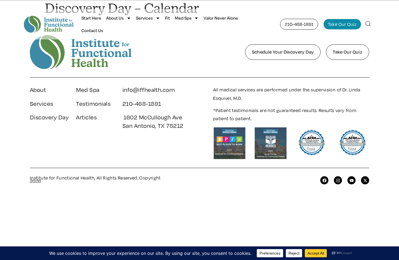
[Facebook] (324, 180)
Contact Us (92, 30)
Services (144, 18)
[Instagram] (338, 180)
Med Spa (183, 18)
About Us (115, 18)
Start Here (91, 18)
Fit (167, 18)
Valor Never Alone (221, 18)
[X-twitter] (365, 180)
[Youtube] (351, 180)
